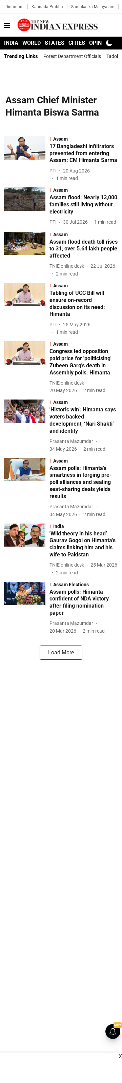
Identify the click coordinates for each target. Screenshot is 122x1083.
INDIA (11, 43)
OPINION (100, 43)
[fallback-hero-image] (26, 159)
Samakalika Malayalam (93, 6)
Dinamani (14, 6)
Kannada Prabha (47, 6)
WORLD (31, 43)
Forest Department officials (72, 56)
